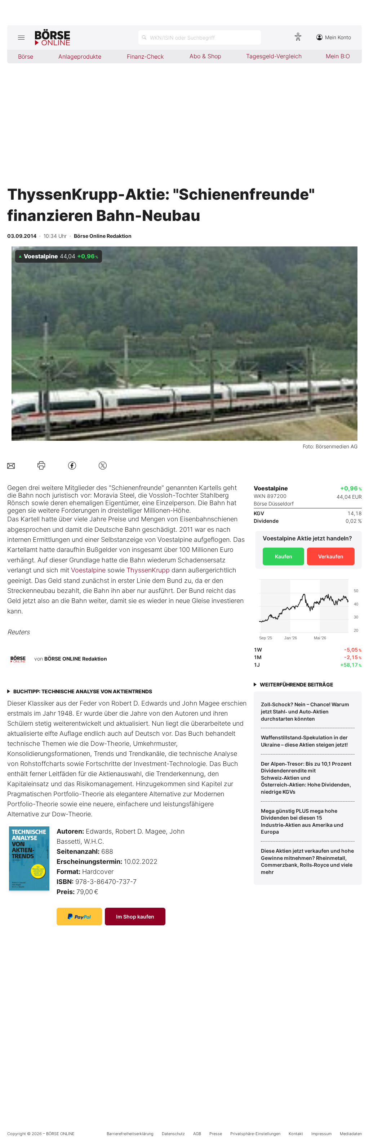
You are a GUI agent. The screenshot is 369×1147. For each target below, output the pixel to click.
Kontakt (296, 1133)
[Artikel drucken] (41, 465)
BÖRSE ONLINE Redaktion (75, 659)
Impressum (321, 1133)
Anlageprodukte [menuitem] (79, 56)
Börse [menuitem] (25, 56)
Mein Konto (338, 37)
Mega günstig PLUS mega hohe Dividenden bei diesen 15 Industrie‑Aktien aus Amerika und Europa (302, 821)
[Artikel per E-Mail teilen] (11, 465)
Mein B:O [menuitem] (338, 56)
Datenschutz (173, 1133)
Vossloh (161, 495)
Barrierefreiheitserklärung (130, 1133)
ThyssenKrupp (148, 570)
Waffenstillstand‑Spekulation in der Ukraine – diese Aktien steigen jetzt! (304, 741)
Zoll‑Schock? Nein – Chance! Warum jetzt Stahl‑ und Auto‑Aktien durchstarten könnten (305, 711)
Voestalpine (88, 570)
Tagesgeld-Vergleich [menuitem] (274, 56)
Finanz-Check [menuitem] (145, 56)
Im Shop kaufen (135, 916)
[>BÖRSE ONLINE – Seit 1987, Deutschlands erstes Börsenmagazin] (52, 37)
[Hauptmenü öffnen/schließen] (21, 37)
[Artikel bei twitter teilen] (102, 465)
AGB (197, 1133)
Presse (215, 1133)
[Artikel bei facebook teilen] (72, 465)
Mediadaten (351, 1133)
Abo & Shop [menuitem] (205, 56)
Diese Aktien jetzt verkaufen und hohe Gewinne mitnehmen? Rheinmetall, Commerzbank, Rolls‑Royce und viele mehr (307, 861)
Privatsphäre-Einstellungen (255, 1133)
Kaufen (283, 556)
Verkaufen (330, 556)
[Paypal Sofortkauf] (79, 916)
